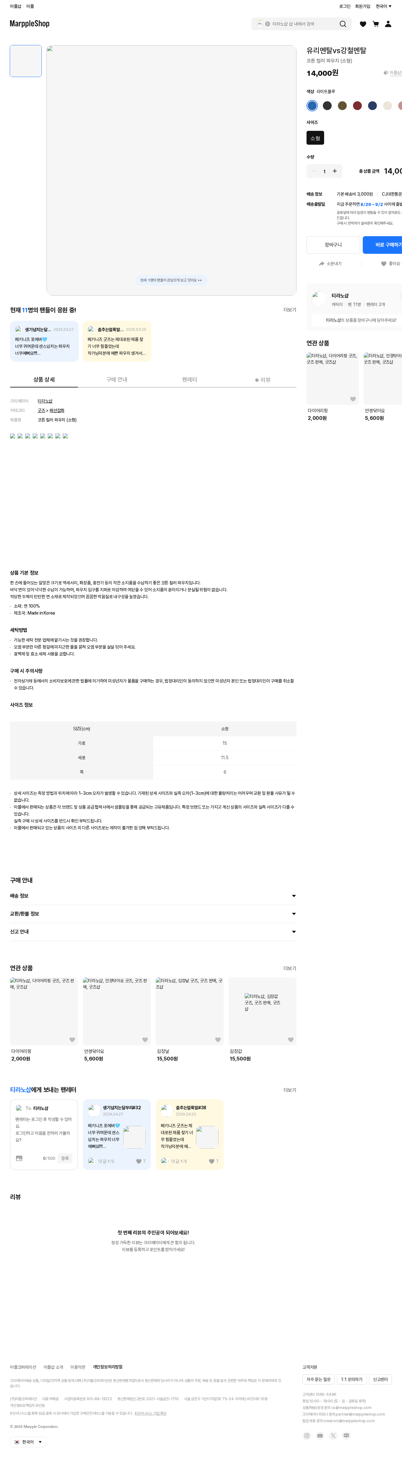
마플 (30, 6)
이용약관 (77, 1367)
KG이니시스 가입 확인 (150, 1413)
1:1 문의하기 (351, 1379)
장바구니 (333, 245)
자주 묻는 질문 (318, 1379)
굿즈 (41, 410)
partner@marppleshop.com (360, 1414)
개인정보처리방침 (107, 1366)
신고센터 (380, 1379)
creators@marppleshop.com (349, 1421)
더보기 (290, 310)
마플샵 (15, 6)
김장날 (163, 1051)
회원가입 (362, 6)
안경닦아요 (94, 1051)
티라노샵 (45, 401)
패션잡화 (57, 410)
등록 (65, 1158)
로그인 (344, 6)
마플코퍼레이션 (23, 1367)
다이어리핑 (21, 1051)
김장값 (236, 1051)
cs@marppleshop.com (351, 1408)
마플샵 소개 (53, 1367)
